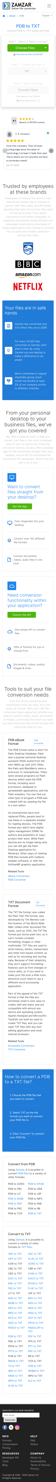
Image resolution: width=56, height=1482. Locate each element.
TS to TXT (14, 1365)
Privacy (34, 1468)
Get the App (20, 506)
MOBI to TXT (15, 1303)
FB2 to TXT (14, 1288)
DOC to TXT (15, 1278)
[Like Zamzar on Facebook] (5, 1427)
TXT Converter (40, 904)
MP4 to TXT (35, 1308)
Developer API (10, 1457)
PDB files (23, 1173)
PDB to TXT (35, 1213)
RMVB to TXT (16, 1360)
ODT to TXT (35, 1317)
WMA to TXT (15, 1375)
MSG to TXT (35, 1312)
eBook (12, 15)
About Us (35, 1457)
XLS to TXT (34, 1380)
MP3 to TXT (15, 1308)
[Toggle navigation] (49, 6)
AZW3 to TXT (36, 1263)
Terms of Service (40, 1464)
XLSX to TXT (15, 1385)
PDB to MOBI (15, 1198)
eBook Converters (19, 876)
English (46, 15)
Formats (7, 1440)
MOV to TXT (35, 1303)
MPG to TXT (15, 1312)
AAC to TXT (35, 1253)
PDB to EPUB (36, 1183)
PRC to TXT (35, 1351)
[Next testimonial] (51, 150)
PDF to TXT (35, 1336)
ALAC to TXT (35, 1258)
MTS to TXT (15, 1317)
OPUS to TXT (36, 1322)
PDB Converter (38, 741)
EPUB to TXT (35, 1283)
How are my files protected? (29, 54)
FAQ (32, 1440)
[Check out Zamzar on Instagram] (17, 1427)
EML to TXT (15, 1283)
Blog (4, 1464)
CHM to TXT (35, 1273)
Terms (36, 96)
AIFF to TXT (15, 1258)
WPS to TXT (15, 1380)
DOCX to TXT (36, 1278)
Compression (10, 1444)
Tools (5, 1461)
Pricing (6, 1447)
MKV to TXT (35, 1298)
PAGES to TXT (16, 1327)
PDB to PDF (15, 1203)
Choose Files (25, 48)
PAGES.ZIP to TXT (36, 1329)
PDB (21, 15)
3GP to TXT (15, 1253)
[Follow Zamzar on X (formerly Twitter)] (11, 1427)
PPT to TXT (34, 1346)
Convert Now (28, 90)
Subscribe (10, 1420)
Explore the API (22, 614)
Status (34, 1444)
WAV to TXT (15, 1370)
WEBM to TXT (36, 1370)
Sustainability (38, 1461)
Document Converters (21, 1045)
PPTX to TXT (15, 1351)
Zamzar (20, 1169)
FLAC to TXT (35, 1288)
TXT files (26, 1247)
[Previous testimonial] (4, 150)
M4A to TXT (15, 1298)
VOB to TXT (35, 1365)
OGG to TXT (15, 1322)
